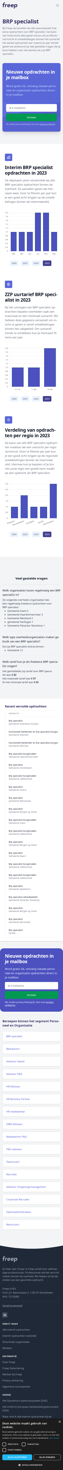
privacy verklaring (47, 124)
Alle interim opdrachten (16, 1329)
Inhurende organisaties (16, 1342)
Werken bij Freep (12, 1374)
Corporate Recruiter (18, 1199)
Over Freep (8, 1362)
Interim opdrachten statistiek (19, 1335)
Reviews (7, 1348)
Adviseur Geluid (15, 1061)
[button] (31, 1464)
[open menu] (57, 5)
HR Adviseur (13, 1086)
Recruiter (11, 1174)
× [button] (59, 1422)
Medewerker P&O (16, 1136)
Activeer (31, 117)
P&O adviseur (14, 1149)
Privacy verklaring (12, 1380)
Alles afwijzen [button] (47, 1457)
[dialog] (31, 1444)
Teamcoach (12, 1161)
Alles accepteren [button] (17, 1457)
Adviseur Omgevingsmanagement (26, 1187)
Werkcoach (12, 1224)
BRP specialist (14, 1036)
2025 (25, 263)
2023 (47, 263)
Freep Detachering (13, 1368)
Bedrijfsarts (13, 1049)
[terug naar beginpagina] (31, 1259)
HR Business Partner (18, 1099)
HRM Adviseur (14, 1124)
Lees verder (54, 1438)
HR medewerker (15, 1111)
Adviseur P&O (14, 1074)
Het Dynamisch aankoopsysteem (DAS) (24, 1400)
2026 (14, 263)
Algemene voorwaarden (16, 1386)
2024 (36, 263)
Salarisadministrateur (18, 1212)
